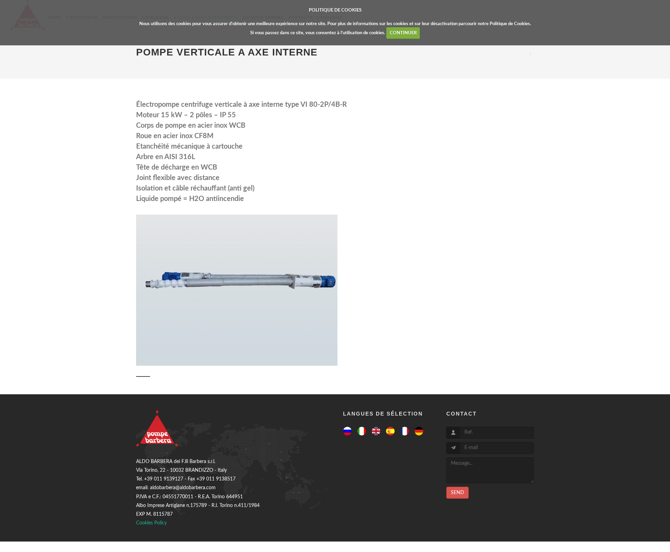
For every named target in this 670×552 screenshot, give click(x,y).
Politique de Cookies (510, 24)
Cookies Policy (151, 523)
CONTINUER (403, 33)
